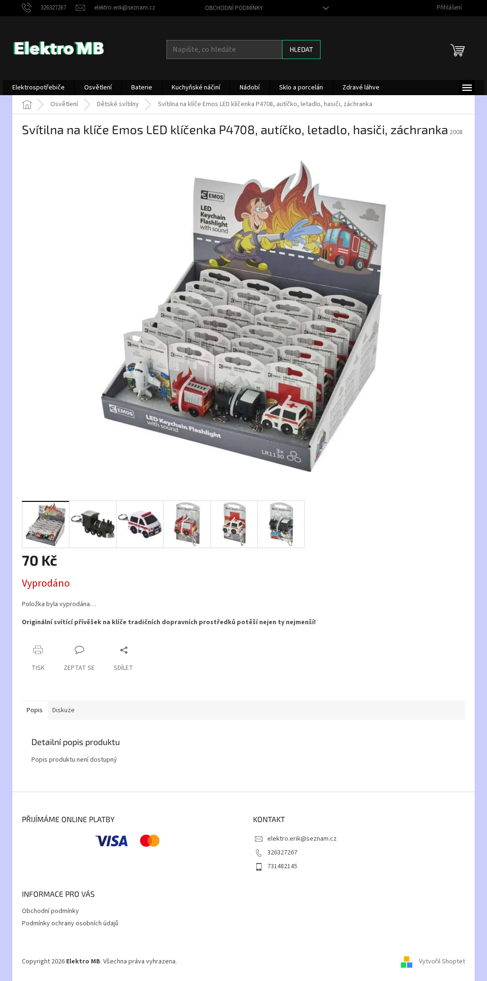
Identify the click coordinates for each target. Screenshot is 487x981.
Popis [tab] (35, 710)
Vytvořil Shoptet (442, 961)
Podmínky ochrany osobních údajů (70, 923)
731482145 (282, 866)
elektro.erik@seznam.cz (302, 839)
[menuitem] (38, 87)
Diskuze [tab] (63, 710)
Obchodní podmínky (234, 8)
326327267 (282, 852)
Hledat (301, 49)
